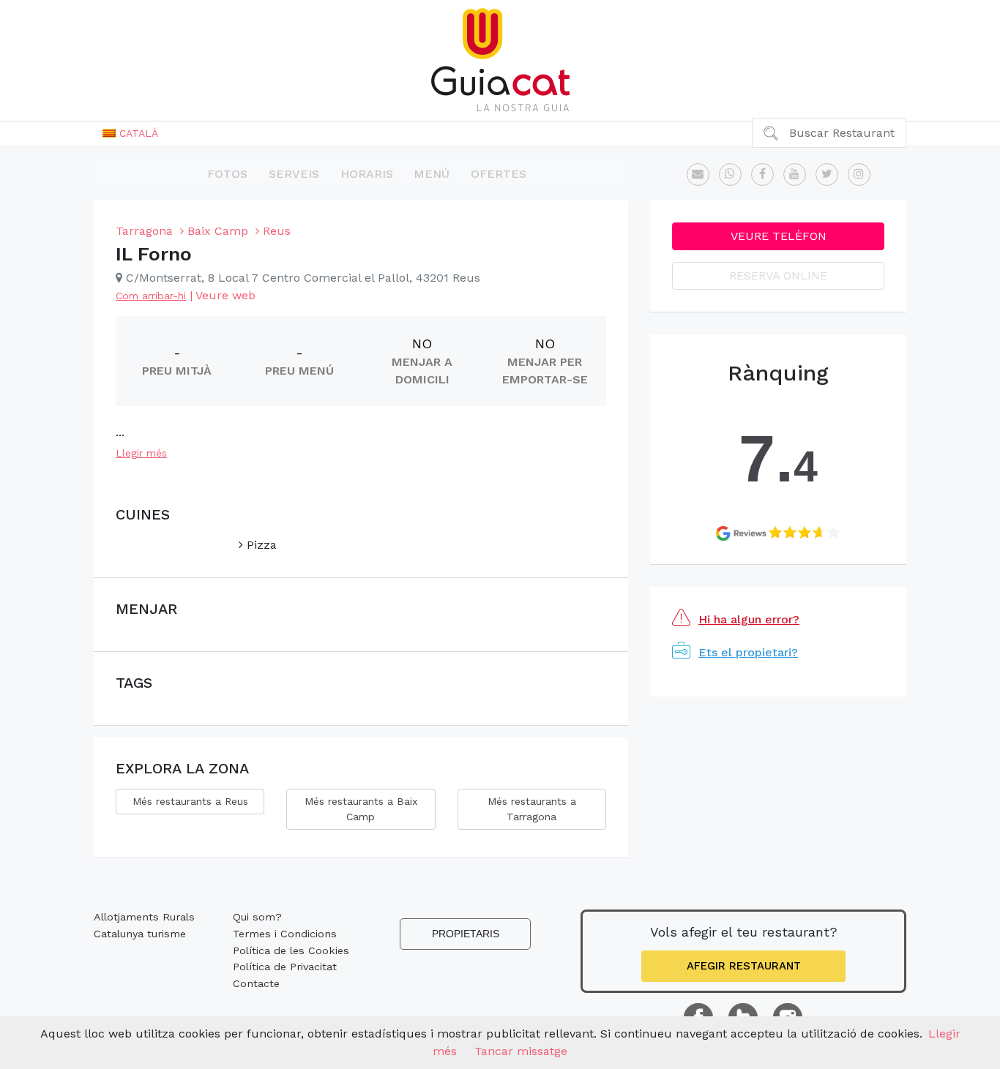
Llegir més (141, 453)
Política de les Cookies (291, 950)
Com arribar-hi (151, 295)
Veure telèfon (779, 236)
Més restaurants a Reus (190, 801)
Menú (431, 174)
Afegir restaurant (744, 965)
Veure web (225, 295)
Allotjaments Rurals (144, 917)
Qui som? (257, 917)
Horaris (366, 174)
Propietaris (465, 933)
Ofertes (498, 174)
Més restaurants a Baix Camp (361, 808)
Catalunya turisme (140, 933)
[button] (130, 133)
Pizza (260, 545)
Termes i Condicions (285, 933)
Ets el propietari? (748, 652)
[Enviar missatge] (698, 174)
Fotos (227, 174)
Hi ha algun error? (748, 619)
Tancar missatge (520, 1051)
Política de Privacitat (285, 966)
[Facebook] (762, 174)
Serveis (294, 174)
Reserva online (778, 275)
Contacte (256, 983)
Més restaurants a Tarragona (532, 808)
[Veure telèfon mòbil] (730, 174)
